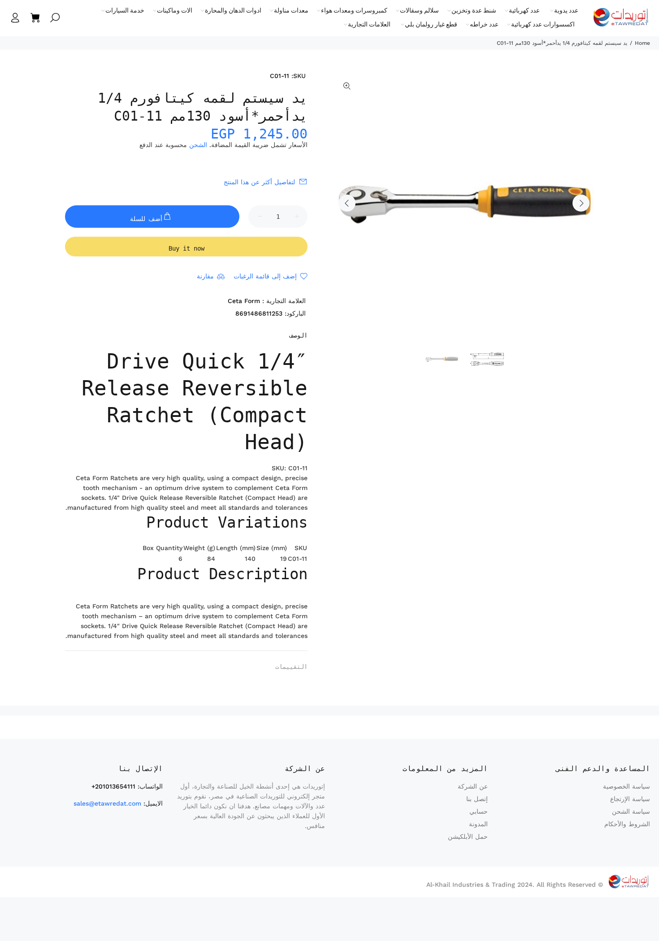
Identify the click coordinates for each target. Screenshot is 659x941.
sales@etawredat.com (107, 803)
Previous (347, 203)
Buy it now (186, 248)
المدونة (478, 824)
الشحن (198, 144)
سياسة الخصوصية (626, 786)
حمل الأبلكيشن (468, 836)
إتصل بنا (477, 798)
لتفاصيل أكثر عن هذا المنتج (259, 182)
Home (642, 43)
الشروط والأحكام (627, 824)
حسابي (478, 811)
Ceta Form (244, 300)
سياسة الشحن (631, 811)
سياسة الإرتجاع (630, 798)
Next (581, 203)
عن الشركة (473, 786)
